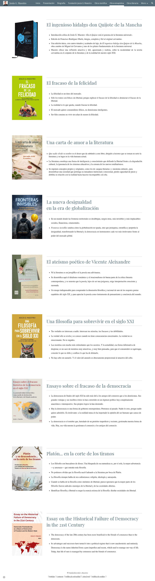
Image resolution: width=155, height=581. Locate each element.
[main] (94, 24)
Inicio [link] (38, 3)
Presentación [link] (48, 3)
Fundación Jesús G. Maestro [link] (80, 3)
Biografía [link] (61, 3)
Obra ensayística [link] (117, 3)
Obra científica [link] (101, 3)
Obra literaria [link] (132, 3)
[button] (152, 3)
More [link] (143, 3)
